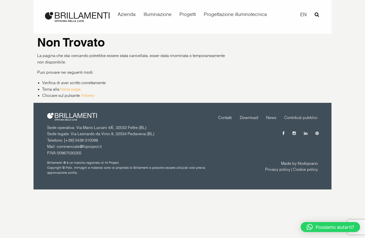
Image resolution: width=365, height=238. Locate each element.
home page (70, 89)
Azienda (127, 14)
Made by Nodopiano (299, 163)
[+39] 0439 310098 (81, 140)
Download (249, 117)
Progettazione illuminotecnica (235, 14)
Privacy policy (277, 169)
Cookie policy (305, 169)
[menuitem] (127, 14)
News (271, 117)
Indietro (87, 95)
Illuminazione (158, 14)
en (303, 14)
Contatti (225, 117)
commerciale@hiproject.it (79, 146)
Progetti (188, 14)
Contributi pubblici (301, 117)
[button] (330, 227)
